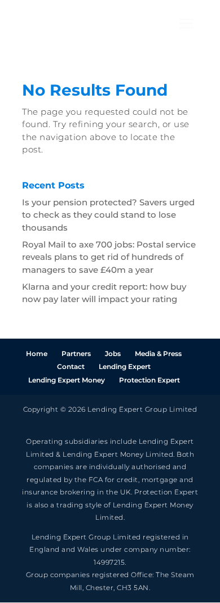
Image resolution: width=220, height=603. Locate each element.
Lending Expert (125, 366)
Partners (76, 353)
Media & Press (158, 353)
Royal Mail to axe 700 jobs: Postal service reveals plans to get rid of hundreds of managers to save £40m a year (109, 257)
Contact (71, 366)
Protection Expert (149, 380)
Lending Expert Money (66, 380)
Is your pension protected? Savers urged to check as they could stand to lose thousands (108, 215)
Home (36, 353)
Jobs (113, 353)
